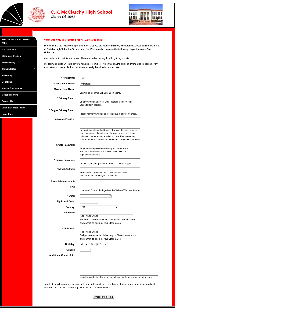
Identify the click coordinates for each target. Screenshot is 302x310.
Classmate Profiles (11, 56)
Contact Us (7, 101)
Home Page (7, 114)
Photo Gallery (7, 62)
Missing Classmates (12, 88)
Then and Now (8, 69)
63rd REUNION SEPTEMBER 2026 (15, 41)
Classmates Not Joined (13, 108)
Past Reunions (8, 49)
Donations (7, 82)
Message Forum (10, 95)
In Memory (7, 75)
